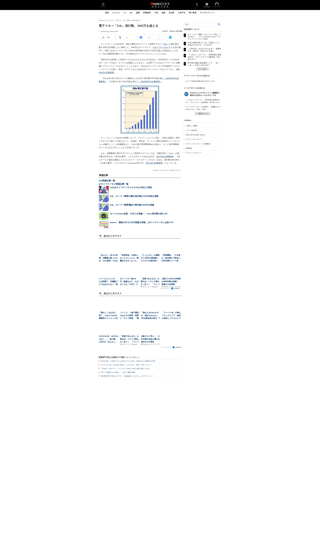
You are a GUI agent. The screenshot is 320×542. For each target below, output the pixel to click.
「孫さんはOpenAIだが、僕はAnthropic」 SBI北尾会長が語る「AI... (150, 316)
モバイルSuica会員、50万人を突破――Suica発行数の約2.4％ (139, 213)
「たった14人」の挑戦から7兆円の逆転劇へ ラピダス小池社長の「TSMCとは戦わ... (150, 258)
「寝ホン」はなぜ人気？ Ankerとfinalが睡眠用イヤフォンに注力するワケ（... (108, 316)
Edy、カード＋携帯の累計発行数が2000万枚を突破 (134, 196)
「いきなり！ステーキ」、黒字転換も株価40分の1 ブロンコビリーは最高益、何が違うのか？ (204, 57)
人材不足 (181, 13)
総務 (138, 13)
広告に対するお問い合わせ (195, 135)
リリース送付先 (191, 130)
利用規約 (189, 148)
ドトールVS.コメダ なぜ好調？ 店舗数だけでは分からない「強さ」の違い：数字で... (108, 282)
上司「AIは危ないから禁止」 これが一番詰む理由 (117, 372)
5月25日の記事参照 (164, 156)
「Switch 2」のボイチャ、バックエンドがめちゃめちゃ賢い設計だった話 (124, 368)
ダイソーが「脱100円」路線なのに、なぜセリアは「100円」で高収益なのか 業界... (129, 282)
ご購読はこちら (202, 113)
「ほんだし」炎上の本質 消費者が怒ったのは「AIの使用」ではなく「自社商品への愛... (108, 258)
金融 (163, 13)
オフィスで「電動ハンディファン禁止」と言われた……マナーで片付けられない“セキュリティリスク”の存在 (204, 36)
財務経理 (147, 13)
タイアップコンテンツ (194, 139)
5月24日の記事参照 (153, 163)
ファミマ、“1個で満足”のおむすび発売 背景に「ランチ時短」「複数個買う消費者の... (130, 316)
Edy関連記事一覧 (107, 180)
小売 (156, 13)
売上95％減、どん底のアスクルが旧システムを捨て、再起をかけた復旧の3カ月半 (127, 361)
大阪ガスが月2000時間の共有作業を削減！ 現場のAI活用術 (171, 281)
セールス (116, 13)
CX (124, 13)
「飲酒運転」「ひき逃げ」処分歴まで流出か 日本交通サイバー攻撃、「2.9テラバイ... (171, 258)
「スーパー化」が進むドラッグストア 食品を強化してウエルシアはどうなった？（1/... (171, 316)
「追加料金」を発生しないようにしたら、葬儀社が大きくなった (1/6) (129, 258)
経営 (107, 13)
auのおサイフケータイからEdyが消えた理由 (131, 187)
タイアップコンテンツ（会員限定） (199, 144)
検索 (219, 24)
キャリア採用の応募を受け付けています (200, 81)
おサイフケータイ (161, 47)
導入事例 (192, 13)
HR (131, 13)
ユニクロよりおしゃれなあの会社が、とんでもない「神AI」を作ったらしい (126, 365)
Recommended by (165, 288)
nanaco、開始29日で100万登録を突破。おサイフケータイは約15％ (141, 222)
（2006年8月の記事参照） (150, 81)
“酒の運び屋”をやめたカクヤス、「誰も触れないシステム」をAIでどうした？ (126, 376)
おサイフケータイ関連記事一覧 (113, 184)
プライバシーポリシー (194, 153)
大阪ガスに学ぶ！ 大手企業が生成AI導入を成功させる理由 (150, 339)
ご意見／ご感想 (191, 126)
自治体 (171, 13)
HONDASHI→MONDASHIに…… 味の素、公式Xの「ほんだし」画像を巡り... (109, 339)
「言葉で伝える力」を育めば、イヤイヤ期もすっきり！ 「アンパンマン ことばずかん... (150, 282)
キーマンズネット (133, 357)
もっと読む (202, 69)
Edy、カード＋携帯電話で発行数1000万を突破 (132, 205)
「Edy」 (165, 44)
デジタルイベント (207, 13)
